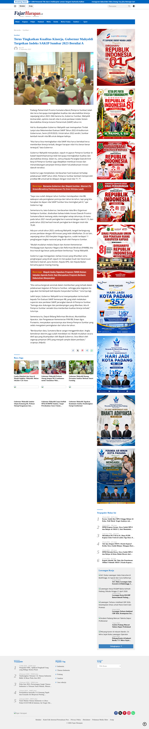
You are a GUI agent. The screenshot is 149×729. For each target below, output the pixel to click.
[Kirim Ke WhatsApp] (91, 350)
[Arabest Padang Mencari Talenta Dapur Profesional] (116, 619)
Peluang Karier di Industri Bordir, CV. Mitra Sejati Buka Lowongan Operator (121, 639)
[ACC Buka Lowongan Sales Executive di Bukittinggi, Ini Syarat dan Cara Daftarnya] (116, 576)
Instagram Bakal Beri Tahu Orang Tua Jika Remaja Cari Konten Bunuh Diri (92, 2)
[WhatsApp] (133, 713)
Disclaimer (86, 720)
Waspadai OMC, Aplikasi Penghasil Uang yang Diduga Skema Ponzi (34, 669)
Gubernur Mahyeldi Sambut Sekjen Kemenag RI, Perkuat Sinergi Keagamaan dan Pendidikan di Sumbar (24, 404)
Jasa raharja (61, 682)
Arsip (30, 6)
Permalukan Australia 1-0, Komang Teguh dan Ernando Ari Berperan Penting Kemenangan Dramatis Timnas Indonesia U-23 (35, 694)
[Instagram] (129, 713)
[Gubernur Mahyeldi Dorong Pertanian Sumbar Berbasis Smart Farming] (81, 367)
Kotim (56, 22)
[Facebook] (116, 713)
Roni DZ (21, 48)
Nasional (41, 22)
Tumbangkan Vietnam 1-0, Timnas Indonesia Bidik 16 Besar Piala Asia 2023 (35, 677)
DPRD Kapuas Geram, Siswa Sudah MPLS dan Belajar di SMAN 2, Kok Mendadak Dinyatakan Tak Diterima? (117, 528)
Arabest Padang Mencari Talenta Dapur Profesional (121, 626)
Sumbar (76, 22)
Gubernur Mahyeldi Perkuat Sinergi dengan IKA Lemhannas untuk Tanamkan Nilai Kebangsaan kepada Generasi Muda (52, 378)
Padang (60, 674)
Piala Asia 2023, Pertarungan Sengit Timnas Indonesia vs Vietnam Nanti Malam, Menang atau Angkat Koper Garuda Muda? (35, 685)
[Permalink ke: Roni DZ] (16, 48)
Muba (49, 22)
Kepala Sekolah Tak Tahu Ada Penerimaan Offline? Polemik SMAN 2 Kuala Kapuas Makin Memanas (117, 562)
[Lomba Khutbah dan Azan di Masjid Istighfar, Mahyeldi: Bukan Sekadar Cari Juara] (26, 367)
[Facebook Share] (73, 350)
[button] (129, 6)
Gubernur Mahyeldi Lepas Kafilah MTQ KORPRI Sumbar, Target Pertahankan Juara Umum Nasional (53, 404)
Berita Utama (65, 22)
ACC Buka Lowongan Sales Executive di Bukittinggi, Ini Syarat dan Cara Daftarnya (122, 583)
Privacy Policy (76, 720)
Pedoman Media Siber (100, 720)
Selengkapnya (115, 646)
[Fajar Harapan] (28, 14)
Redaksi (22, 6)
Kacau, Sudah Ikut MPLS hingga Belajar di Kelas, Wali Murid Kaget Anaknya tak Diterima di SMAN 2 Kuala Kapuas (117, 520)
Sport (85, 22)
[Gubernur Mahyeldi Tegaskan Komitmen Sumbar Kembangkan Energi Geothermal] (81, 392)
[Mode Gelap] (134, 6)
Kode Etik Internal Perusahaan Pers (56, 720)
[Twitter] (120, 713)
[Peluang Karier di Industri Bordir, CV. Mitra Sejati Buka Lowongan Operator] (116, 633)
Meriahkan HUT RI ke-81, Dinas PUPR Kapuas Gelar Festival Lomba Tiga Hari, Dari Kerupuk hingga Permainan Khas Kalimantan (118, 537)
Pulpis (32, 22)
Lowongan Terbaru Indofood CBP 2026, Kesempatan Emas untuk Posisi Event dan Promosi (122, 612)
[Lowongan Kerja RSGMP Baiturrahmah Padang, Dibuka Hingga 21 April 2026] (116, 590)
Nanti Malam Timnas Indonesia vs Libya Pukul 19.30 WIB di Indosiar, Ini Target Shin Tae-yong (35, 702)
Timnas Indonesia (63, 670)
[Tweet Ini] (78, 350)
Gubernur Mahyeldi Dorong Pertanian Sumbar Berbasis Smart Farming (81, 378)
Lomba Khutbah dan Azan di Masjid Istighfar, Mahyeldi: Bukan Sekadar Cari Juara (26, 378)
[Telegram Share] (87, 350)
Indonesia (60, 666)
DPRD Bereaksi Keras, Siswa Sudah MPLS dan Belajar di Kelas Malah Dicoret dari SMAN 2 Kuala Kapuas (117, 553)
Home (17, 22)
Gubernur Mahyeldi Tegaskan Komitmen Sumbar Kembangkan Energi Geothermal (81, 404)
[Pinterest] (124, 713)
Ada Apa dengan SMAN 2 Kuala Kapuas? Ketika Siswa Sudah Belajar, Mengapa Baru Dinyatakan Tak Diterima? (117, 545)
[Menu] (15, 6)
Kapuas (25, 22)
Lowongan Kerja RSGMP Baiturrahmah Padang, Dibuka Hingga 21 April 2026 (122, 596)
